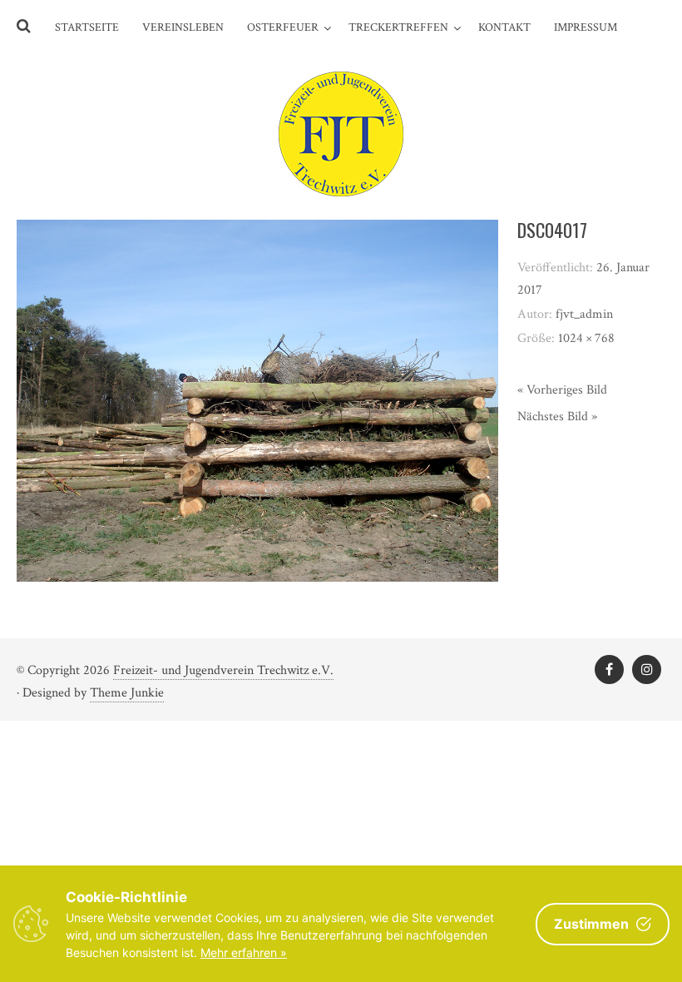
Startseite (87, 27)
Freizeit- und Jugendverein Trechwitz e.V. (223, 670)
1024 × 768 (586, 338)
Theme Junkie (127, 693)
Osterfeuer (283, 27)
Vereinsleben (183, 27)
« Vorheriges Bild (562, 390)
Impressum (585, 27)
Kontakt (504, 27)
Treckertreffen (398, 27)
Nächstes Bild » (557, 416)
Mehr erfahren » (243, 952)
